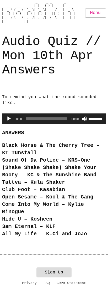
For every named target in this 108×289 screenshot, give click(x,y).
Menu (95, 13)
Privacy (29, 283)
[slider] (96, 118)
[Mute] (84, 118)
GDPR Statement (71, 283)
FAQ (47, 283)
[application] (54, 118)
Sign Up (54, 272)
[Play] (9, 118)
